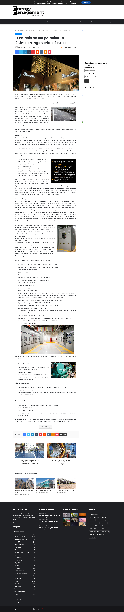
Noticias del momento (19, 591)
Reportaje (16, 596)
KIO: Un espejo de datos (43, 490)
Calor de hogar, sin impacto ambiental (24, 491)
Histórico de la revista (26, 30)
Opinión (46, 22)
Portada (17, 584)
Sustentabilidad (100, 534)
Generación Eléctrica (94, 525)
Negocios (17, 568)
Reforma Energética (94, 531)
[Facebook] (17, 52)
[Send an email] (24, 47)
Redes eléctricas (102, 528)
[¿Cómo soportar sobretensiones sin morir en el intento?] (74, 524)
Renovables (54, 22)
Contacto (102, 22)
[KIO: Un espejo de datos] (45, 483)
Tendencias (19, 578)
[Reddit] (37, 52)
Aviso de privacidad (106, 609)
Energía (98, 520)
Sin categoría (17, 599)
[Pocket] (49, 52)
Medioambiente (105, 525)
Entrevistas (38, 22)
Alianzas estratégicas (21, 539)
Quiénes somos (89, 609)
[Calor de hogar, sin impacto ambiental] (24, 483)
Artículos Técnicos (90, 22)
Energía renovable (93, 523)
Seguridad (18, 586)
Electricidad (104, 517)
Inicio (15, 22)
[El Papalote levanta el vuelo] (66, 483)
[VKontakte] (41, 52)
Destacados (18, 560)
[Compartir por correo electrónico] (61, 434)
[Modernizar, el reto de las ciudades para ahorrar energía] (66, 524)
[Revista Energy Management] (28, 11)
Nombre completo (89, 67)
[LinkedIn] (25, 52)
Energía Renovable (21, 573)
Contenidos (21, 47)
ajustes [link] (75, 3)
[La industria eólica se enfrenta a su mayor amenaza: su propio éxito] (82, 515)
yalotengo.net (38, 609)
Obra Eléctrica (46, 427)
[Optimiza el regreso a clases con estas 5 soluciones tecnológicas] (82, 524)
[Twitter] (21, 52)
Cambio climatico (66, 22)
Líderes (29, 22)
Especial (17, 563)
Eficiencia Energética (22, 552)
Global (17, 565)
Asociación (18, 547)
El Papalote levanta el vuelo (65, 490)
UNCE (18, 542)
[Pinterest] (33, 52)
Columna (17, 555)
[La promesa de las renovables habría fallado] (74, 515)
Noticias (22, 22)
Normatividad (92, 528)
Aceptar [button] (86, 2)
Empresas (91, 520)
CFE (101, 514)
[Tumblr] (29, 52)
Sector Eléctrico (105, 531)
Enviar (87, 81)
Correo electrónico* (90, 74)
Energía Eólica (105, 520)
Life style (16, 589)
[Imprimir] (65, 434)
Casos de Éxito (20, 571)
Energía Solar (103, 523)
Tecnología (77, 22)
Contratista (35, 30)
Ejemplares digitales (19, 531)
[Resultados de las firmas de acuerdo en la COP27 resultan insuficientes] (74, 520)
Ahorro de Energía (93, 514)
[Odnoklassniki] (45, 52)
